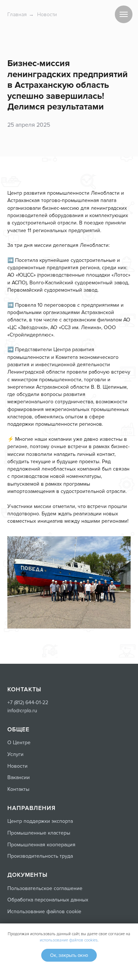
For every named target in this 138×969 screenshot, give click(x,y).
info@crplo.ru (22, 710)
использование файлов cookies (69, 940)
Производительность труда (40, 856)
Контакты (18, 789)
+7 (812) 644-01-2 (26, 702)
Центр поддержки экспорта (40, 821)
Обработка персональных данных (47, 900)
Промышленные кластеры (38, 833)
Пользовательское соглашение (44, 888)
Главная (17, 14)
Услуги (15, 754)
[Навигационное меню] (124, 14)
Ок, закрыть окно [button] (69, 955)
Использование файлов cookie (44, 911)
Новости (47, 14)
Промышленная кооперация (41, 845)
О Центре (19, 742)
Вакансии (18, 777)
